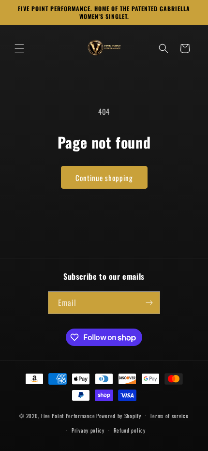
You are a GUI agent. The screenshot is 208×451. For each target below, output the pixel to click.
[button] (19, 48)
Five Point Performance (68, 415)
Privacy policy (88, 430)
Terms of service (169, 416)
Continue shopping (104, 177)
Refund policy (130, 430)
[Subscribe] (149, 302)
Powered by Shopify (118, 415)
